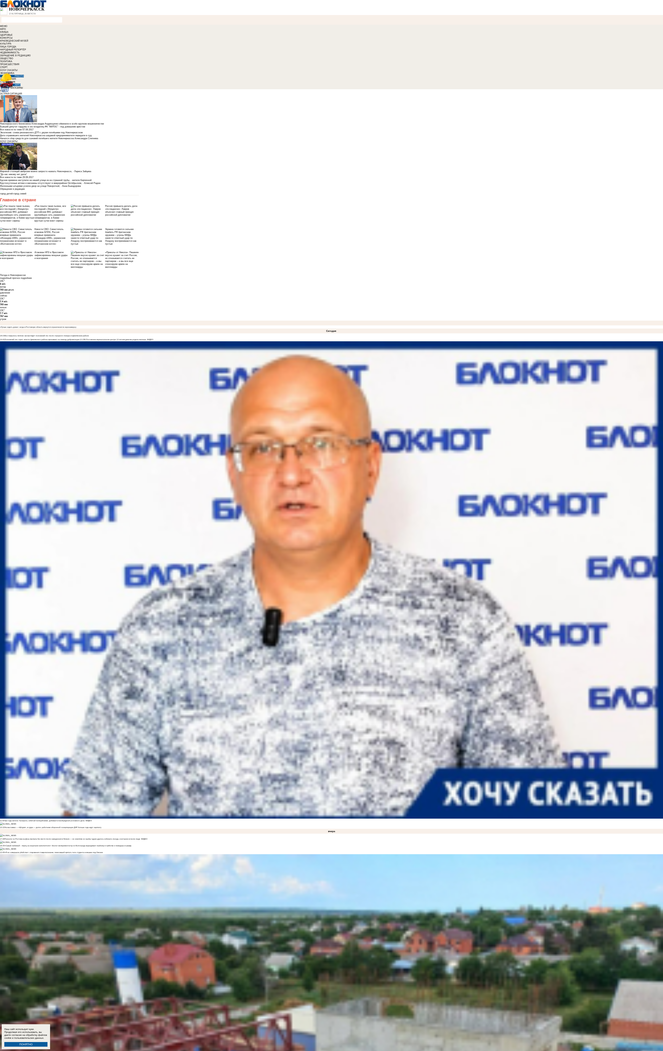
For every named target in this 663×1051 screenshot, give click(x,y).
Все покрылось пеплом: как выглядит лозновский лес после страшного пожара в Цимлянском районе (47, 336)
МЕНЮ (3, 26)
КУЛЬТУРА (5, 43)
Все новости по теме (11, 129)
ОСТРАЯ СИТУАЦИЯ (11, 93)
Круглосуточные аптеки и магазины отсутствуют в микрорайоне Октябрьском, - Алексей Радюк (50, 183)
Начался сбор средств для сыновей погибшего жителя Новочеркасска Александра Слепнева (49, 138)
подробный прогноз (10, 278)
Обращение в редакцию (12, 189)
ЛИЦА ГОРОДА (8, 46)
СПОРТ (4, 67)
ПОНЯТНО (26, 1044)
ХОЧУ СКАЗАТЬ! (9, 70)
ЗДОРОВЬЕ (6, 35)
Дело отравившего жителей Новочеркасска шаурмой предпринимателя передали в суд (46, 135)
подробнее (26, 278)
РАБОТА (19, 76)
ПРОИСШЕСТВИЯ (9, 64)
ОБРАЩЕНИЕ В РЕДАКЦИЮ (15, 55)
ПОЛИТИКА (6, 61)
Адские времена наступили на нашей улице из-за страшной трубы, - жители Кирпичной (46, 180)
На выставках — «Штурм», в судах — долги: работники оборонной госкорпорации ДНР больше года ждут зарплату (53, 827)
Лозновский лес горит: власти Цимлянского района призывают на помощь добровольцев (42, 339)
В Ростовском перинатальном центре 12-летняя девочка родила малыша (115, 339)
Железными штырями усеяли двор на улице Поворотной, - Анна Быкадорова (40, 186)
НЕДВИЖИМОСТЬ (10, 52)
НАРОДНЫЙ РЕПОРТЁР (13, 49)
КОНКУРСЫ (6, 38)
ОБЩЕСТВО (6, 58)
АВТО (3, 29)
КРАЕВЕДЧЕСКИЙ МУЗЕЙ (14, 41)
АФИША (4, 32)
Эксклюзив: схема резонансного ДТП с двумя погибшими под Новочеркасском (41, 132)
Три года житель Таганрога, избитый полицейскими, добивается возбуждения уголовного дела (44, 821)
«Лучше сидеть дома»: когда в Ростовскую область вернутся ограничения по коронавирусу (38, 327)
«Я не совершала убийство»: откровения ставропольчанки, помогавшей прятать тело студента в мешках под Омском (54, 852)
